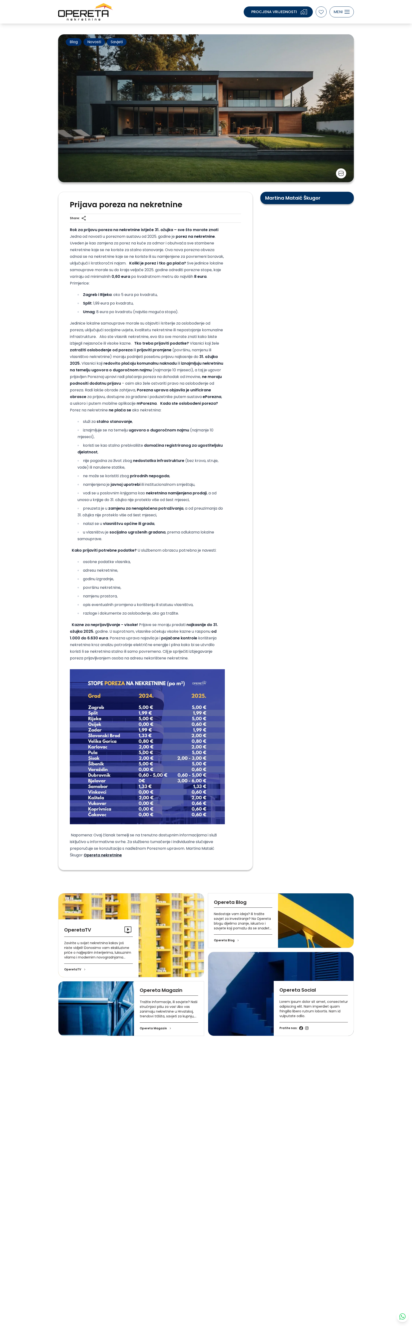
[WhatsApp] (402, 1316)
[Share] (84, 218)
